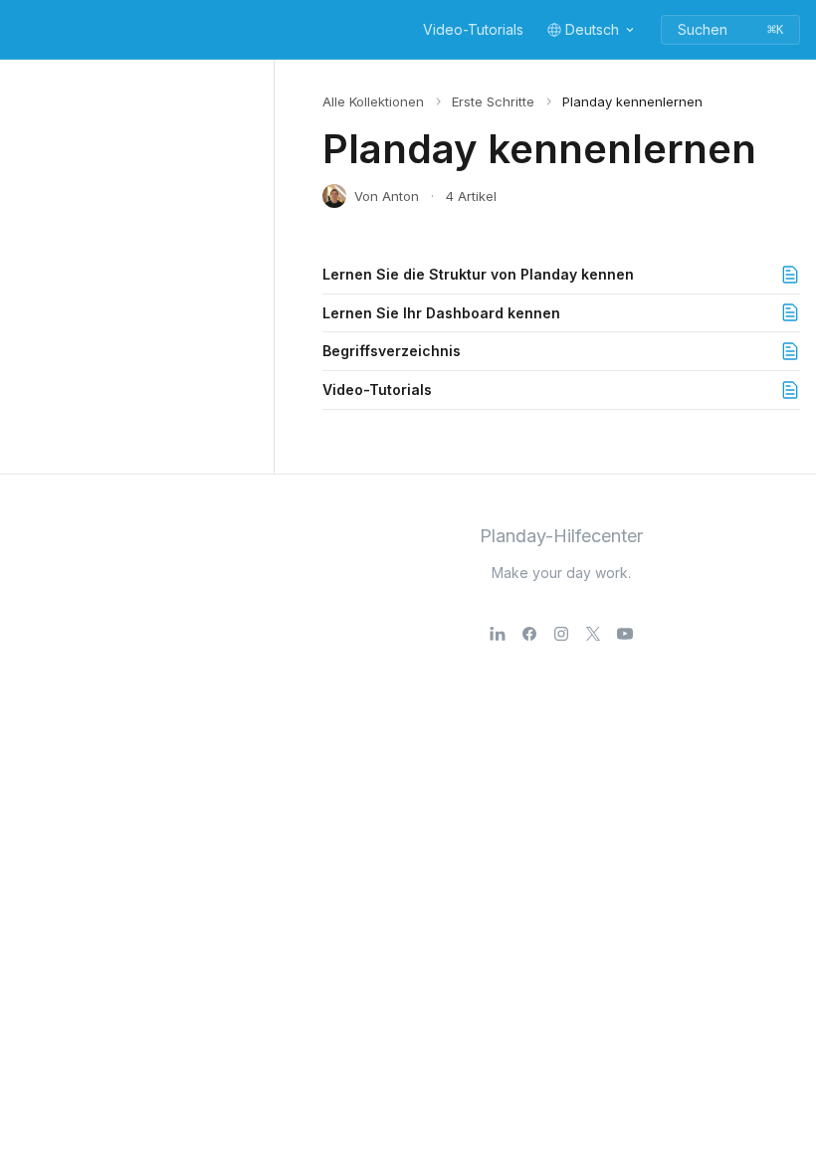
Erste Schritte (493, 101)
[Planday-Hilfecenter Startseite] (20, 30)
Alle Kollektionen (373, 101)
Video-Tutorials (473, 29)
